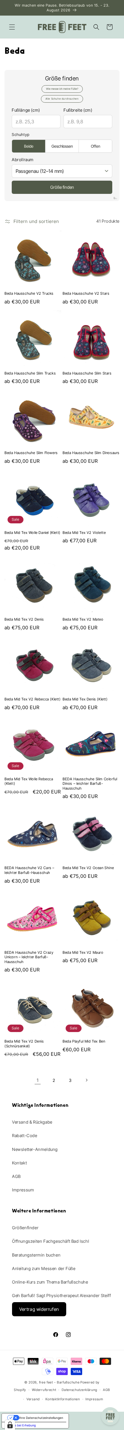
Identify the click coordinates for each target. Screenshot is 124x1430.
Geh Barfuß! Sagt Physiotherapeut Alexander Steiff (61, 1295)
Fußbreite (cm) (78, 110)
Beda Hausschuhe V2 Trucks (29, 293)
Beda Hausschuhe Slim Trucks (30, 373)
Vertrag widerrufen (39, 1309)
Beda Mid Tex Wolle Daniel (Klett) (32, 532)
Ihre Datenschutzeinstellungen (41, 1417)
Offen (95, 146)
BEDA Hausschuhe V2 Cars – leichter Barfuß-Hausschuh (29, 870)
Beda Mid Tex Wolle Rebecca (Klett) (29, 781)
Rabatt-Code (24, 1135)
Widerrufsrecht (44, 1390)
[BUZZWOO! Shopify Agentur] (115, 198)
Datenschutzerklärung (79, 1390)
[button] (12, 27)
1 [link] (38, 1080)
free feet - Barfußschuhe (59, 1382)
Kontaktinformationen (62, 1399)
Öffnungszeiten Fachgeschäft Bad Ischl (50, 1241)
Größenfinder (25, 1227)
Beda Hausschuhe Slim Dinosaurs (91, 452)
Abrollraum (23, 159)
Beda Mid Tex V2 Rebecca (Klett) (33, 699)
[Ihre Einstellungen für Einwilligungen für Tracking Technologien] (10, 1425)
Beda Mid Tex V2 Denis (24, 619)
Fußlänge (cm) (26, 110)
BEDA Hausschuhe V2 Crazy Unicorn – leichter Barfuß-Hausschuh (29, 957)
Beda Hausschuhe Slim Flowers (31, 452)
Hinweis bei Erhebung (20, 1425)
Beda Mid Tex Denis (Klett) (85, 699)
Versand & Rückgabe (32, 1121)
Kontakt (19, 1162)
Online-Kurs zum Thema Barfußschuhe (50, 1281)
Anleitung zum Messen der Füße (43, 1268)
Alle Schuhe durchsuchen (62, 98)
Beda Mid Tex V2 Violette (84, 532)
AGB (16, 1176)
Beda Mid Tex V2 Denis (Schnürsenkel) (24, 1043)
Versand (33, 1399)
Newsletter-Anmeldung (35, 1149)
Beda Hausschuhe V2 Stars (86, 293)
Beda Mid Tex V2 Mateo (83, 619)
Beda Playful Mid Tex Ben (84, 1041)
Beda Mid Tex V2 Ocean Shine (88, 868)
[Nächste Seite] (86, 1080)
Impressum (23, 1189)
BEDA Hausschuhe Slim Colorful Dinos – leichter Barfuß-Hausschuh (90, 783)
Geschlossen (62, 146)
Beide (28, 146)
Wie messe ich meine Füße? (62, 88)
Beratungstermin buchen (36, 1254)
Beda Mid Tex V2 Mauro (83, 952)
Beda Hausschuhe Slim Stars (87, 373)
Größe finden (62, 187)
